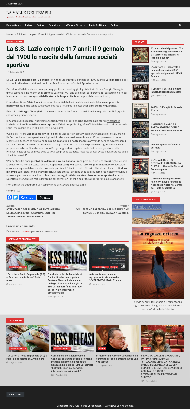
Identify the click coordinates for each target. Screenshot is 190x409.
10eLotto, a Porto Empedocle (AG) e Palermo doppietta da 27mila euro (26, 257)
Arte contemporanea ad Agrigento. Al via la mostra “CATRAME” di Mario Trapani (109, 257)
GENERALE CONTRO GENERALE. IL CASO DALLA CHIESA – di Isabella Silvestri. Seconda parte (140, 166)
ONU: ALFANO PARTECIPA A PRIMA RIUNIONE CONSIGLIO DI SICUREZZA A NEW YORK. (102, 209)
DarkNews (110, 405)
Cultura (28, 25)
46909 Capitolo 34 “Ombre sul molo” (140, 148)
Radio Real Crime (97, 25)
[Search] (180, 25)
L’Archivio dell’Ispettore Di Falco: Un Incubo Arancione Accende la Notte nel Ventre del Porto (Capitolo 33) (140, 185)
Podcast (115, 25)
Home (9, 34)
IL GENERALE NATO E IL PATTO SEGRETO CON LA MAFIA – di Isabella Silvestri (140, 129)
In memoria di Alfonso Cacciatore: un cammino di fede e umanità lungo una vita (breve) (117, 338)
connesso (25, 231)
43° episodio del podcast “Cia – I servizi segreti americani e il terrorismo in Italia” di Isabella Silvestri (140, 55)
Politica (41, 25)
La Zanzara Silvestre (74, 25)
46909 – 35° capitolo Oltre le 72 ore (140, 111)
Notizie (114, 267)
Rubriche (53, 25)
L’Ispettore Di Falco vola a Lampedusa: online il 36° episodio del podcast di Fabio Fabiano (140, 73)
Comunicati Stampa (15, 41)
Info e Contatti (15, 394)
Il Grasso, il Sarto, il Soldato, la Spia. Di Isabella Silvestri (140, 92)
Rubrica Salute (13, 25)
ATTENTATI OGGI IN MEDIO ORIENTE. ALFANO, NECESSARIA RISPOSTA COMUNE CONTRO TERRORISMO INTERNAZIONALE (33, 211)
